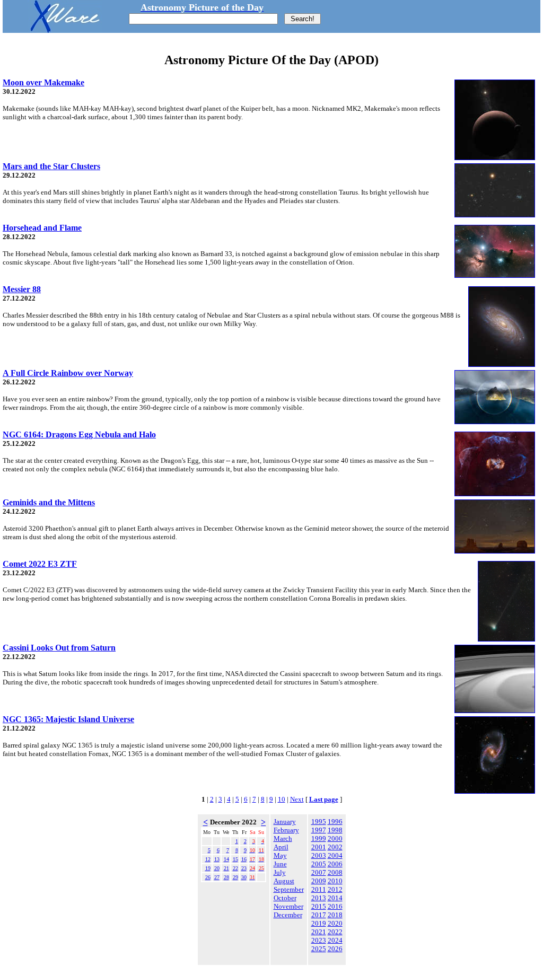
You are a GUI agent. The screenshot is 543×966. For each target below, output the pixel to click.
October (285, 898)
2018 (335, 915)
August (284, 881)
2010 (335, 881)
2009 (318, 881)
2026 (335, 949)
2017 (318, 915)
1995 (318, 822)
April (281, 847)
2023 (318, 940)
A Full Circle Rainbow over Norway (68, 372)
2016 (335, 906)
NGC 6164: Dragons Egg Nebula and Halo (79, 434)
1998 (335, 830)
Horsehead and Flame (42, 227)
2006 (335, 864)
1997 (318, 830)
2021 (318, 932)
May (280, 855)
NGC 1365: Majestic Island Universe (68, 719)
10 (281, 799)
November (288, 906)
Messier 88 (22, 289)
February (286, 830)
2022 (335, 932)
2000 (335, 838)
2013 (318, 898)
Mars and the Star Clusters (51, 166)
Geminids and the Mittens (49, 502)
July (280, 872)
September (289, 889)
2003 (318, 855)
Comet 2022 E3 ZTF (40, 563)
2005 (318, 864)
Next (297, 799)
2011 (318, 889)
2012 (335, 889)
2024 (335, 940)
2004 (335, 855)
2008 (335, 872)
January (285, 822)
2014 (335, 898)
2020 (335, 923)
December (288, 915)
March (283, 838)
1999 (318, 838)
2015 (318, 906)
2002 (335, 847)
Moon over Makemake (43, 82)
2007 (318, 872)
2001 (318, 847)
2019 (318, 923)
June (280, 864)
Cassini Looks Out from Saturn (59, 647)
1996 (335, 822)
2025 (318, 949)
